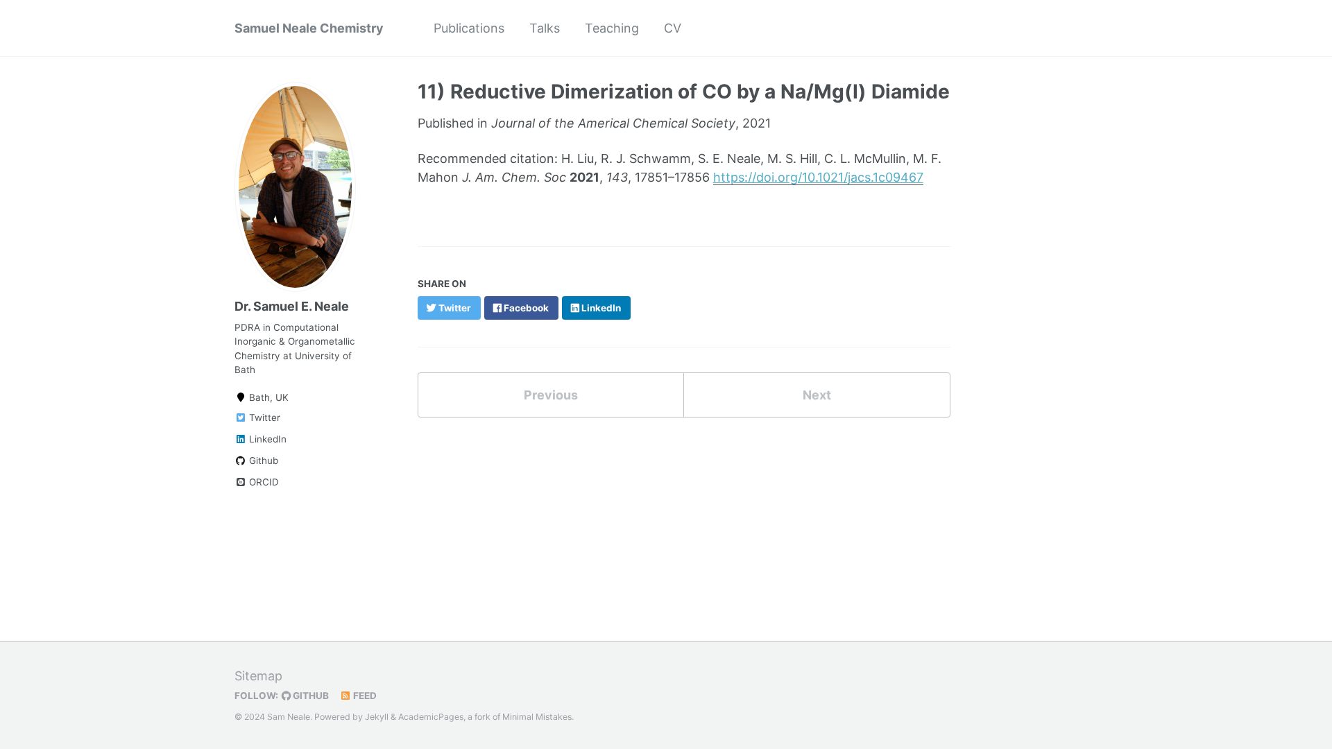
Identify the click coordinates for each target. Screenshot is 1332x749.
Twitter (263, 417)
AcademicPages (430, 717)
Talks (544, 28)
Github (262, 460)
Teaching (612, 28)
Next (817, 395)
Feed (364, 695)
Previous (551, 395)
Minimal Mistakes (537, 717)
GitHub (310, 695)
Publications (469, 28)
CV (672, 28)
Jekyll (376, 717)
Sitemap (258, 676)
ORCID (262, 482)
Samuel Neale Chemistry (309, 28)
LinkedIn (266, 439)
